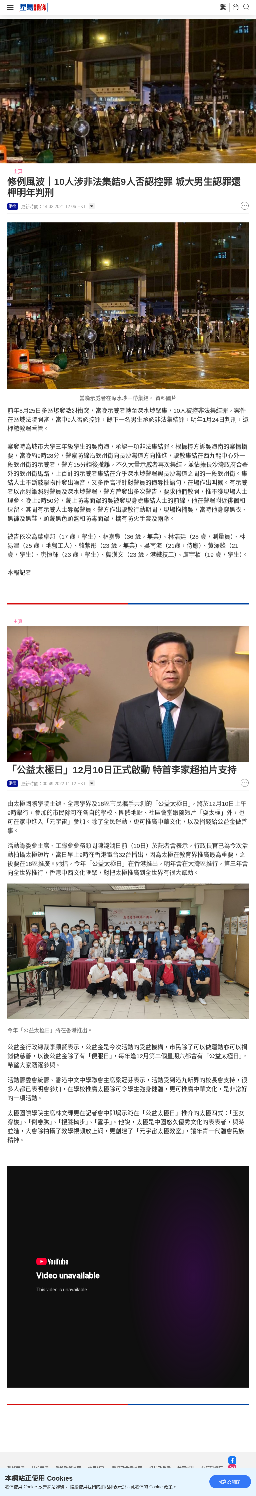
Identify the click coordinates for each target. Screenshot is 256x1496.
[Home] (33, 7)
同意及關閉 (229, 1481)
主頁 (18, 171)
